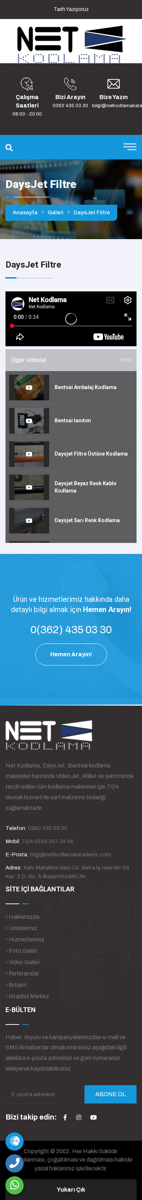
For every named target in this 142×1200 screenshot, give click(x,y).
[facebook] (65, 1117)
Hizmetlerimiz (26, 939)
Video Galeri (23, 962)
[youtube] (93, 1117)
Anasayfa (25, 212)
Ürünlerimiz (22, 928)
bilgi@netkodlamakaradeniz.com (70, 854)
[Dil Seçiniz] (14, 1141)
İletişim (17, 985)
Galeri (55, 212)
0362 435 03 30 (70, 105)
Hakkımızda (23, 917)
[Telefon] (14, 1163)
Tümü (125, 359)
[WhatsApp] (14, 1185)
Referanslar (23, 973)
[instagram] (78, 1117)
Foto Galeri (22, 951)
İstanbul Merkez (28, 996)
